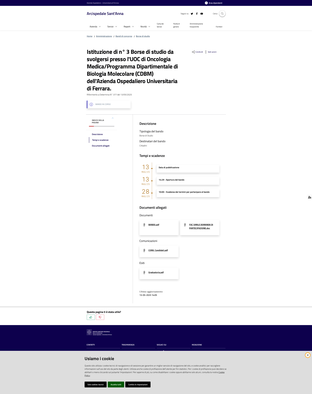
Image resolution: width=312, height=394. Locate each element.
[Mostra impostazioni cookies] (309, 197)
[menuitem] (162, 25)
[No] (100, 317)
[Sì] (91, 317)
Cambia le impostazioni (138, 384)
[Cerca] (222, 13)
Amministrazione (104, 36)
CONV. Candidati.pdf (158, 250)
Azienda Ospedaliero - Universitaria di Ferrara (103, 3)
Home (89, 36)
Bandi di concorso (124, 36)
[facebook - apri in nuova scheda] (195, 13)
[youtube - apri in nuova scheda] (200, 13)
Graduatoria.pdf (156, 272)
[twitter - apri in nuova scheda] (191, 13)
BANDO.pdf (153, 224)
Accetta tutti (116, 384)
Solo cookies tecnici (96, 384)
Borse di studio (143, 36)
